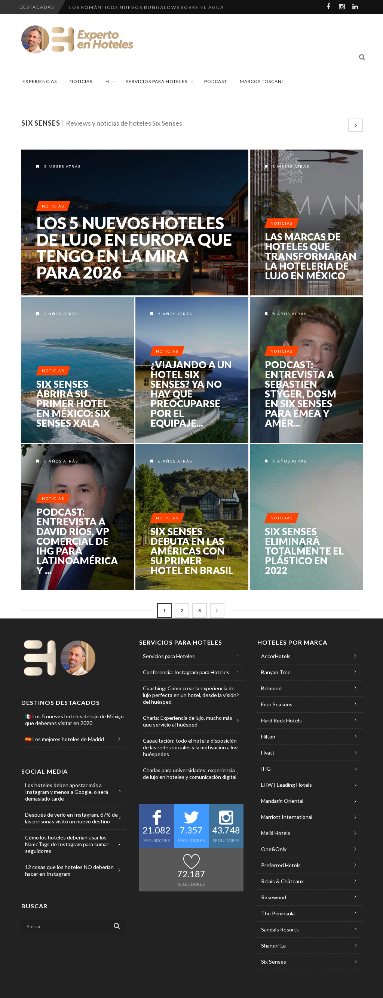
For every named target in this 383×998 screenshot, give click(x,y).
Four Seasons (276, 704)
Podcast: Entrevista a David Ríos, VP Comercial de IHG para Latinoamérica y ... (77, 541)
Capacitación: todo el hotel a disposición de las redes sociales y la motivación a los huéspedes (190, 747)
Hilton (268, 736)
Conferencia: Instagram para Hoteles (186, 672)
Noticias (81, 81)
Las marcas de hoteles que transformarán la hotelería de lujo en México (310, 256)
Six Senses (273, 961)
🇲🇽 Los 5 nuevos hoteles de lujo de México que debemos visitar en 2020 (74, 719)
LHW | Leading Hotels (286, 784)
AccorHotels (276, 656)
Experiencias (39, 81)
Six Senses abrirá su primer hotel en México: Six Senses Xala (73, 403)
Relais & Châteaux (282, 881)
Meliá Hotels (275, 833)
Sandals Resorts (280, 929)
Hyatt (268, 752)
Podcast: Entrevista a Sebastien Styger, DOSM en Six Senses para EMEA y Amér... (300, 394)
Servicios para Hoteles (156, 81)
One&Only (274, 849)
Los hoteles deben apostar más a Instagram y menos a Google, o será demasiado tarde (66, 792)
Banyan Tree (276, 672)
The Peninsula (278, 913)
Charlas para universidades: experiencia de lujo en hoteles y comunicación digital (189, 773)
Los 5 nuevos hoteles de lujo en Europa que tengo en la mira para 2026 (134, 247)
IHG (266, 768)
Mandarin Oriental (282, 801)
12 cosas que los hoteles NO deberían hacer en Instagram (69, 870)
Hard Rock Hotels (281, 720)
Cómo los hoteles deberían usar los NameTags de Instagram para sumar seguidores (66, 844)
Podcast (215, 81)
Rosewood (273, 897)
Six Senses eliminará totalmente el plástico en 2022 (304, 550)
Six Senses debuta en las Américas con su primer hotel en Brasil (191, 550)
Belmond (271, 688)
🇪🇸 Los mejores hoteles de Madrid (64, 739)
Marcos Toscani (261, 81)
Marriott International (286, 817)
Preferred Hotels (281, 865)
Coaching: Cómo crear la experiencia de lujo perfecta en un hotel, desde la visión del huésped (189, 695)
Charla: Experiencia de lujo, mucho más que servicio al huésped (187, 721)
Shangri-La (273, 945)
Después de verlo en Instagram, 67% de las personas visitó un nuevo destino (71, 817)
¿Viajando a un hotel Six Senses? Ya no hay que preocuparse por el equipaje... (191, 394)
